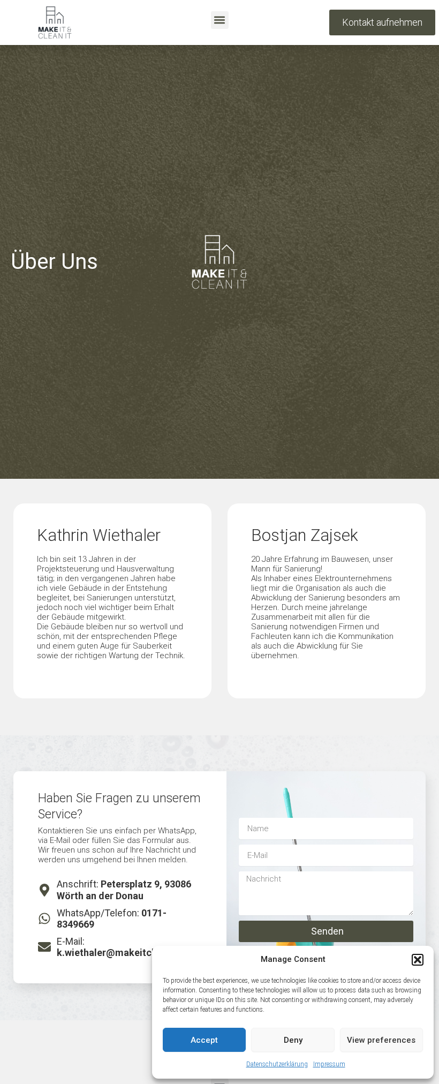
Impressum (329, 1064)
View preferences (381, 1040)
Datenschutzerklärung (277, 1064)
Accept (204, 1040)
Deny (293, 1040)
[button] (417, 959)
